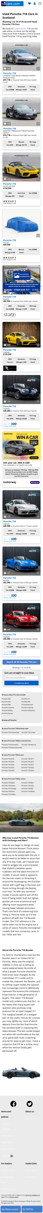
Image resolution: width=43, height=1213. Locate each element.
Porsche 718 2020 (8, 765)
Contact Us (29, 1118)
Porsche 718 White (28, 791)
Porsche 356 (6, 699)
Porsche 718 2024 (8, 770)
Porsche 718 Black (8, 783)
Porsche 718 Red (27, 788)
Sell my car (35, 482)
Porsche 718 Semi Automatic (12, 747)
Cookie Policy (6, 1142)
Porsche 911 (26, 699)
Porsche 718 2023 (28, 767)
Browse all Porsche (9, 720)
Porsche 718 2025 (28, 770)
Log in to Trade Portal (7, 1180)
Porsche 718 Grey (28, 786)
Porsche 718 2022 (8, 767)
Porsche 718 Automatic (10, 745)
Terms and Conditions (5, 1126)
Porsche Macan (7, 710)
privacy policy (13, 1197)
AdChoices (5, 1156)
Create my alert (21, 683)
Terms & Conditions (9, 1189)
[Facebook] (13, 1102)
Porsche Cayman (27, 707)
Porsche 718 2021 (28, 765)
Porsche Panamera (28, 710)
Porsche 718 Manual (29, 745)
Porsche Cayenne (8, 707)
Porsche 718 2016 (8, 759)
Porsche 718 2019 (28, 762)
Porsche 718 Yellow (8, 794)
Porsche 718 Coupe (28, 732)
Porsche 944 (26, 702)
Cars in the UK (31, 1170)
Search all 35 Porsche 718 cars (21, 662)
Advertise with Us (8, 1170)
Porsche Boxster (27, 705)
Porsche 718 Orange (9, 788)
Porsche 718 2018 (8, 762)
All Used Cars (30, 1177)
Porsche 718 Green (8, 786)
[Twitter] (30, 1102)
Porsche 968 (6, 705)
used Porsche (20, 28)
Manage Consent (8, 1149)
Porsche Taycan (7, 713)
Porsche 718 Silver (8, 791)
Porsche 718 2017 (28, 759)
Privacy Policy (6, 1136)
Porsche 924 (6, 702)
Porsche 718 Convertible (10, 732)
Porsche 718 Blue (28, 783)
